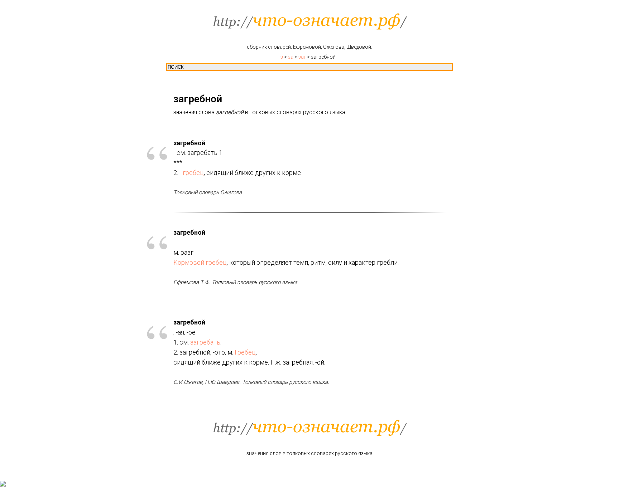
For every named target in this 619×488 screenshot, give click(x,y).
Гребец (245, 352)
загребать (205, 342)
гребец (193, 172)
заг (302, 57)
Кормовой (188, 262)
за (290, 57)
